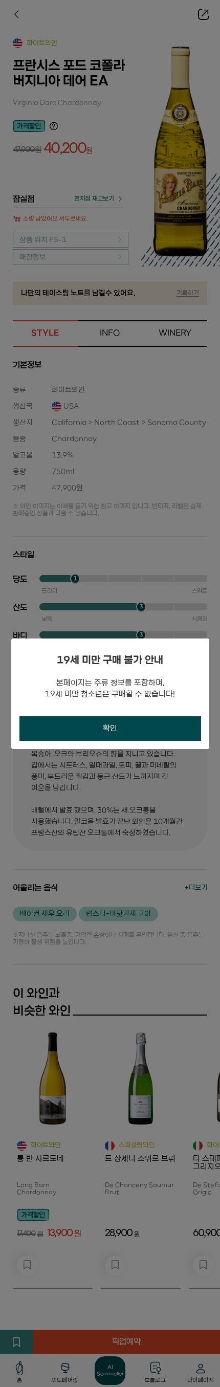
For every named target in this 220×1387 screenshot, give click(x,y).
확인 (110, 728)
